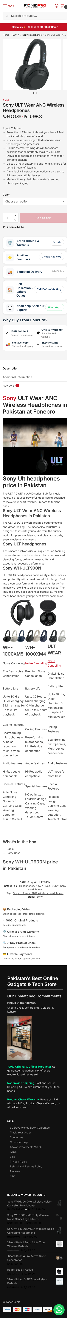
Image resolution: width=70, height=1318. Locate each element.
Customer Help (19, 1142)
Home (6, 34)
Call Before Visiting (49, 289)
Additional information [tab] (17, 377)
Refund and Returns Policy (26, 1166)
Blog (12, 1156)
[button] (63, 6)
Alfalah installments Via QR (26, 1147)
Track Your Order (20, 1132)
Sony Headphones (32, 34)
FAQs (13, 1151)
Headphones (26, 885)
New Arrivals (43, 885)
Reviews (15, 1171)
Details (56, 242)
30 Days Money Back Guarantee (30, 1127)
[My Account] (56, 6)
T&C (12, 1176)
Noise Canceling (36, 663)
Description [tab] (10, 368)
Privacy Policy (18, 1161)
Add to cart (43, 218)
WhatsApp (54, 307)
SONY (16, 34)
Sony (9, 398)
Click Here (50, 27)
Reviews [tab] (10, 385)
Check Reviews (51, 256)
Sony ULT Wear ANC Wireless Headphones (38, 893)
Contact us (16, 1137)
